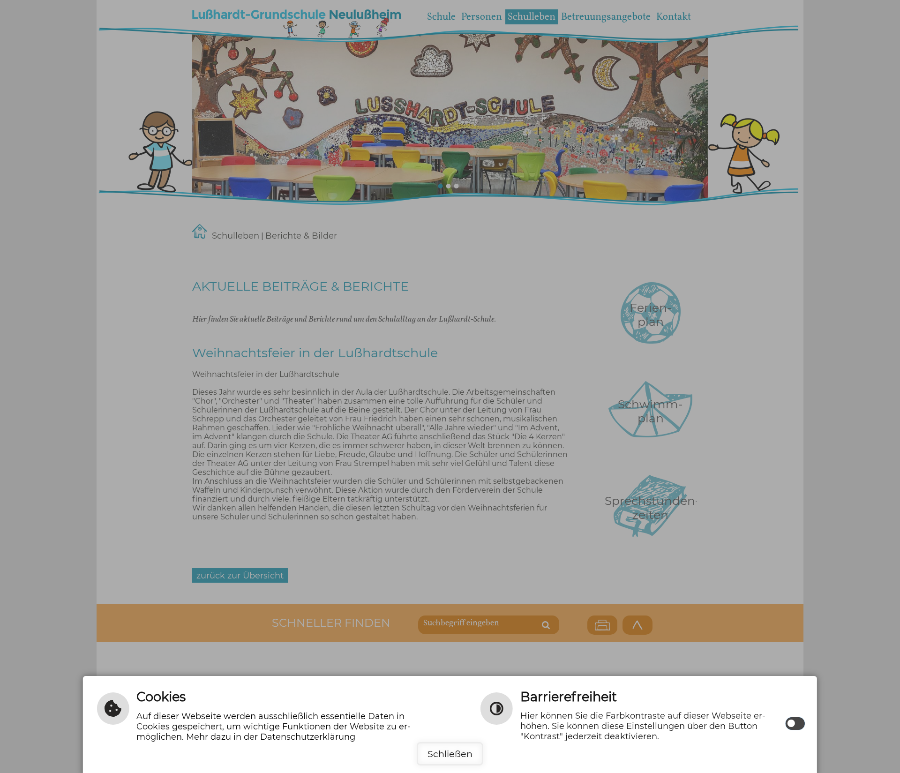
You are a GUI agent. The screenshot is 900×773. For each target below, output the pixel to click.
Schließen (450, 753)
